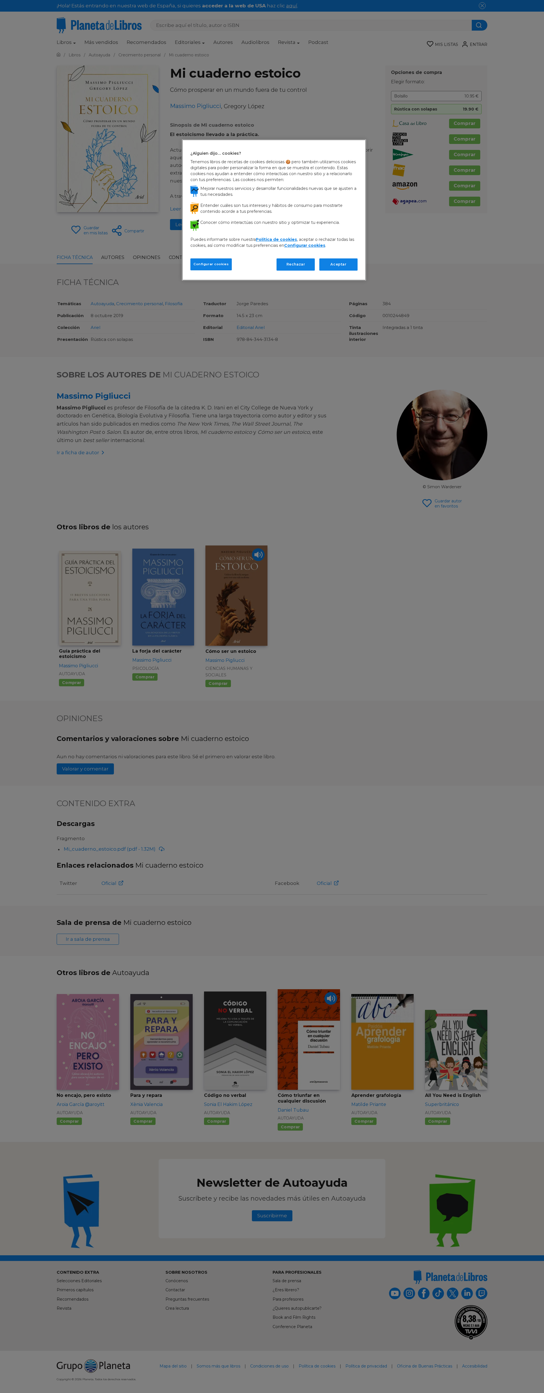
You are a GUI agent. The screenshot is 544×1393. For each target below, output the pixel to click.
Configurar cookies (211, 264)
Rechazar (295, 264)
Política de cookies (276, 239)
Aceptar (338, 264)
